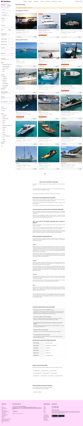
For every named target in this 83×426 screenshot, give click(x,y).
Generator (4, 81)
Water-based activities (6, 66)
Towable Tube (5, 78)
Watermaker (5, 80)
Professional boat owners (5, 411)
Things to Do (30, 1)
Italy (44, 409)
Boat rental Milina (54, 373)
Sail (3, 21)
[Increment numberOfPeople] (12, 39)
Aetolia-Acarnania (5, 118)
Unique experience (6, 67)
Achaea (4, 116)
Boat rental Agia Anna (46, 373)
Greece (22, 5)
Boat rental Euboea (44, 375)
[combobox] (8, 10)
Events (4, 71)
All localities (4, 115)
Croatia (45, 407)
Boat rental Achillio (36, 375)
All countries (5, 108)
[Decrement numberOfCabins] (9, 42)
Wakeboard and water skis (7, 64)
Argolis (4, 122)
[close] (80, 7)
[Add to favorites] (80, 14)
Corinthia (4, 134)
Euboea (4, 139)
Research (60, 1)
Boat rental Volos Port (59, 375)
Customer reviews (15, 411)
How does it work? (4, 408)
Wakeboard (4, 76)
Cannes (45, 411)
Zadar (44, 412)
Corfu (3, 132)
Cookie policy (4, 413)
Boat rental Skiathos (53, 370)
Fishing (4, 69)
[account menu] (81, 1)
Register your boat (54, 1)
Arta (3, 123)
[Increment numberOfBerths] (12, 44)
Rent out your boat (4, 410)
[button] (49, 28)
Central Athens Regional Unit (7, 125)
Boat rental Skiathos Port (37, 373)
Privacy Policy (4, 412)
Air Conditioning (5, 83)
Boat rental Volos (51, 375)
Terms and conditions (5, 414)
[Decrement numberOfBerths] (9, 44)
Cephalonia (4, 127)
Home (16, 5)
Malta (44, 406)
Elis (3, 137)
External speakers (5, 85)
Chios (3, 130)
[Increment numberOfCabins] (12, 41)
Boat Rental (25, 1)
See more (2, 142)
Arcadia (4, 120)
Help (2, 406)
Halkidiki (4, 141)
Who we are (3, 407)
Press (2, 409)
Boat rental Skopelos (36, 370)
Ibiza (44, 410)
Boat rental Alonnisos (44, 370)
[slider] (2, 27)
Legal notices (3, 415)
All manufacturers (46, 420)
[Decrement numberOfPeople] (9, 39)
